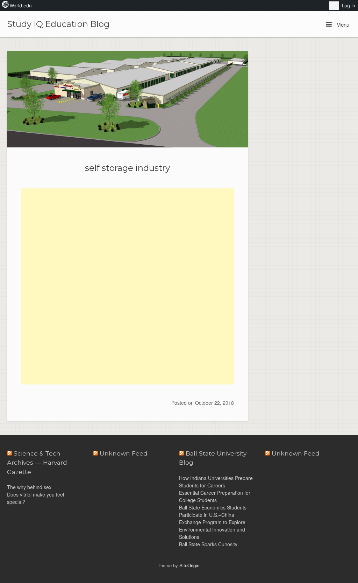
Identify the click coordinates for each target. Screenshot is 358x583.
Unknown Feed (296, 453)
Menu (342, 24)
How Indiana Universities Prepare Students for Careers (216, 481)
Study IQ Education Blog (58, 24)
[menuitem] (334, 5)
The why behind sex (29, 487)
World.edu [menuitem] (21, 5)
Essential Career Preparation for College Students (214, 496)
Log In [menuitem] (348, 5)
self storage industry (127, 167)
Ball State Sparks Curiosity (208, 544)
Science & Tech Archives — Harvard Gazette (37, 463)
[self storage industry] (127, 99)
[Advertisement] (127, 237)
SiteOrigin (189, 565)
